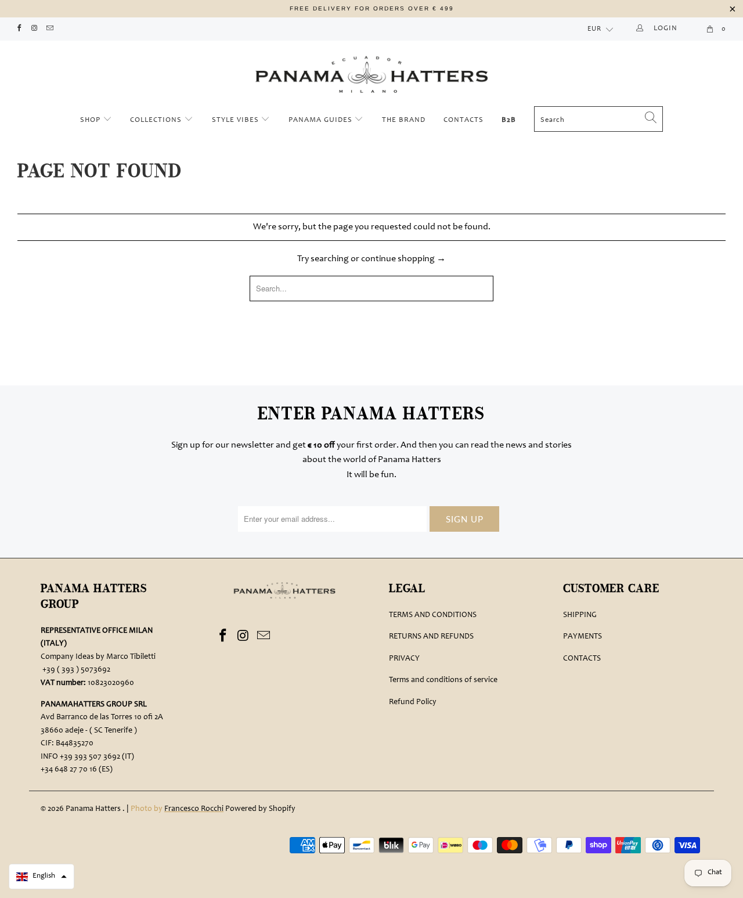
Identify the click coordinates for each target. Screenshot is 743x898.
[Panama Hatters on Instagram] (34, 29)
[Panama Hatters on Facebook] (19, 29)
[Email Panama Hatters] (50, 29)
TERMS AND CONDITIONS (433, 615)
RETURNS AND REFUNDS (431, 637)
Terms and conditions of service (443, 680)
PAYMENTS (582, 637)
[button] (41, 876)
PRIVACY (404, 659)
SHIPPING (580, 615)
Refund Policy (413, 702)
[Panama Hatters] (371, 72)
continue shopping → (403, 259)
